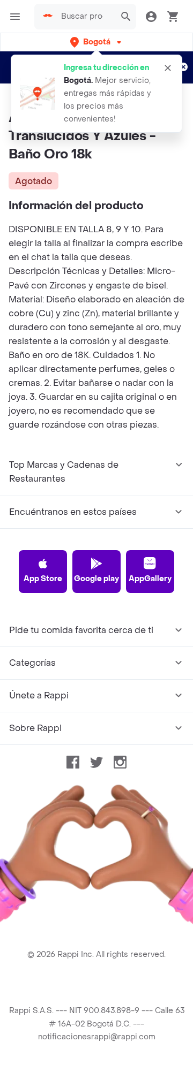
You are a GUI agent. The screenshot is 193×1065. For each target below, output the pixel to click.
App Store (43, 579)
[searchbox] (85, 16)
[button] (96, 42)
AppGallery (150, 579)
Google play (96, 579)
